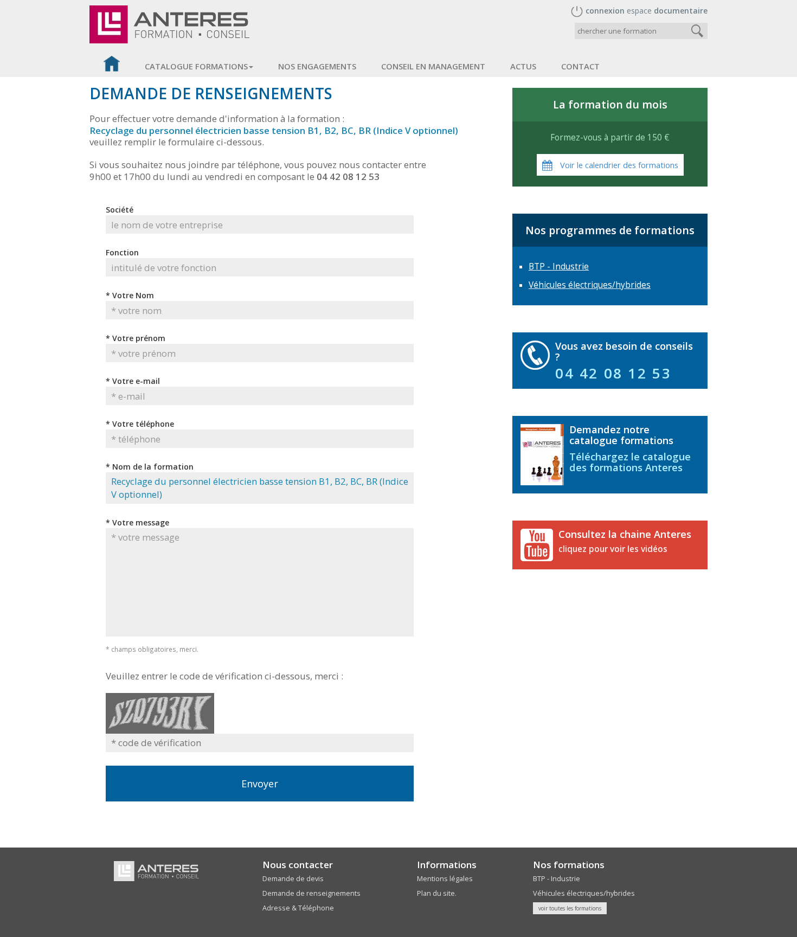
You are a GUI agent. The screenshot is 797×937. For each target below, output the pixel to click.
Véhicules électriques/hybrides (590, 285)
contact (580, 66)
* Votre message (137, 522)
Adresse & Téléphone (298, 908)
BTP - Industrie (559, 266)
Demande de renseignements (311, 893)
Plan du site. (437, 893)
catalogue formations (196, 66)
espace (647, 10)
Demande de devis (293, 878)
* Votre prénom (135, 338)
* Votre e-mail (133, 381)
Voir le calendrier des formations (618, 164)
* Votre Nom (130, 295)
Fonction (122, 252)
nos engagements (317, 66)
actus (523, 66)
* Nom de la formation (150, 466)
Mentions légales (445, 878)
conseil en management (433, 66)
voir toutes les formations (569, 908)
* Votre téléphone (140, 424)
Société (119, 209)
